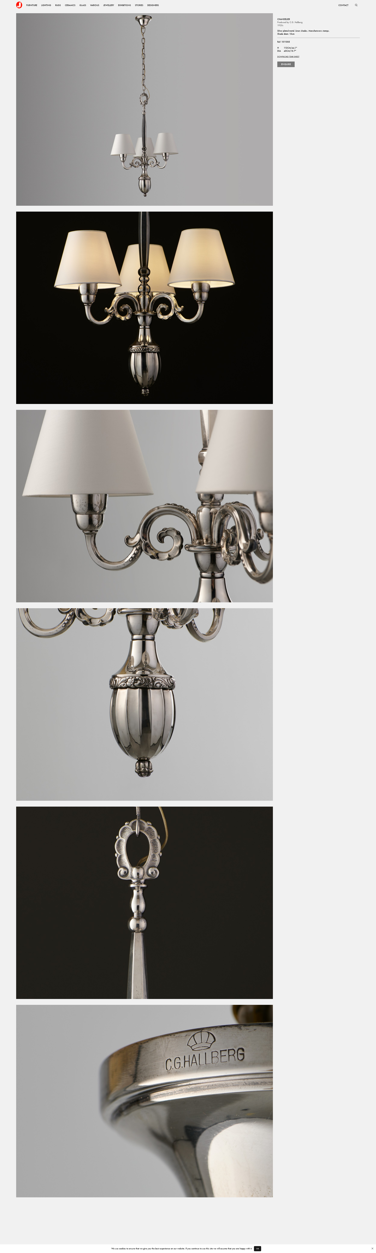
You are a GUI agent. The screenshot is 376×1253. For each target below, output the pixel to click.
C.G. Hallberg (296, 22)
